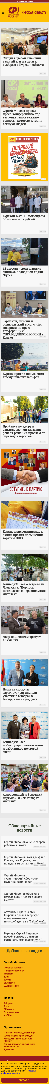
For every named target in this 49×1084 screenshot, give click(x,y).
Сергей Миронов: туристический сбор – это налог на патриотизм (25, 878)
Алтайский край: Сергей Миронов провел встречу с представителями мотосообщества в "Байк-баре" (25, 917)
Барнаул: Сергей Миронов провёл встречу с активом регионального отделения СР (25, 936)
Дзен (6, 977)
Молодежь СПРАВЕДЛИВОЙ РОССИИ (18, 1039)
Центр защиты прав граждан (18, 1035)
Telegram (8, 973)
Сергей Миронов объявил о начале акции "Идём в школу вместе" (25, 897)
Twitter (7, 980)
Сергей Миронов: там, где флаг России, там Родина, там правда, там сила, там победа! (25, 860)
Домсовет (9, 1049)
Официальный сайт (13, 967)
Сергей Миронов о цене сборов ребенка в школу (25, 844)
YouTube (8, 1015)
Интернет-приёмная (14, 970)
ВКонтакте (9, 983)
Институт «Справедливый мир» (19, 1032)
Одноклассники (11, 986)
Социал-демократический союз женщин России (19, 1045)
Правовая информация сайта (18, 1072)
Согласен (24, 1080)
